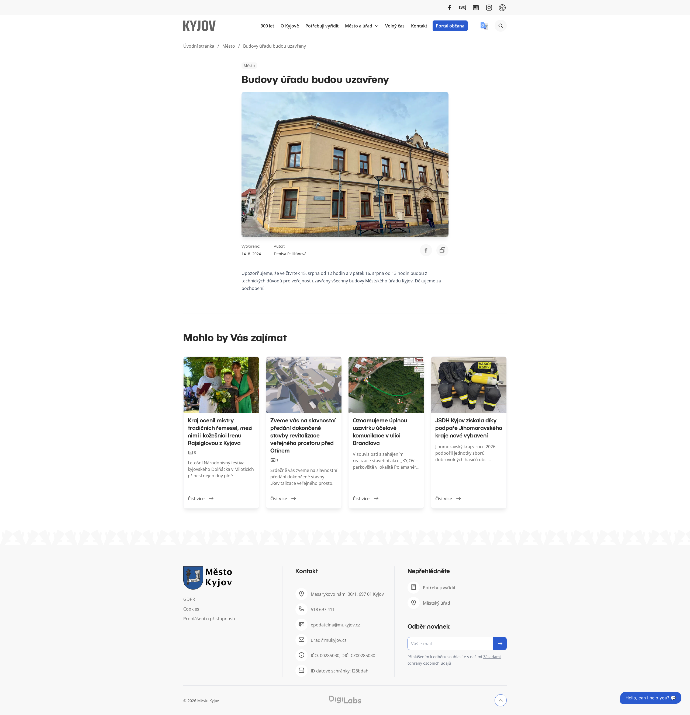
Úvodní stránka (198, 46)
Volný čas (395, 26)
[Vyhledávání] (501, 26)
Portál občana (450, 26)
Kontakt (419, 26)
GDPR (189, 599)
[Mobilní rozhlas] (502, 7)
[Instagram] (489, 7)
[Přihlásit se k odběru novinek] (500, 643)
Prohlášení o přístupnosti (209, 619)
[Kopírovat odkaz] (442, 250)
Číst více (196, 499)
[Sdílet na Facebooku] (426, 250)
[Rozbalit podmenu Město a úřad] (376, 26)
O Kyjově (290, 26)
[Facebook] (449, 7)
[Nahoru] (501, 700)
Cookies (191, 609)
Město (228, 46)
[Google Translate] (484, 26)
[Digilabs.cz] (345, 699)
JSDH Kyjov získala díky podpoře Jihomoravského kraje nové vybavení (468, 428)
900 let (267, 26)
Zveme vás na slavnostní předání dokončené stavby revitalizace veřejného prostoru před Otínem (303, 435)
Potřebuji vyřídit (322, 26)
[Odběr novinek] (457, 643)
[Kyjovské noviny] (475, 7)
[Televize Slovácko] (462, 7)
